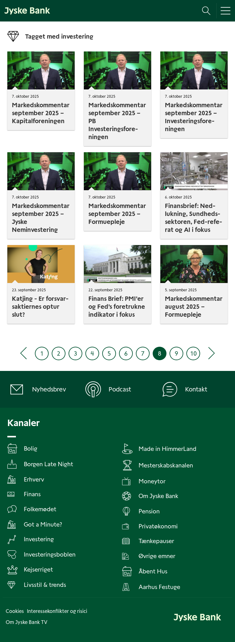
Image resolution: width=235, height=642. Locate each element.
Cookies (15, 611)
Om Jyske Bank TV (26, 622)
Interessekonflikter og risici (57, 611)
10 (193, 353)
